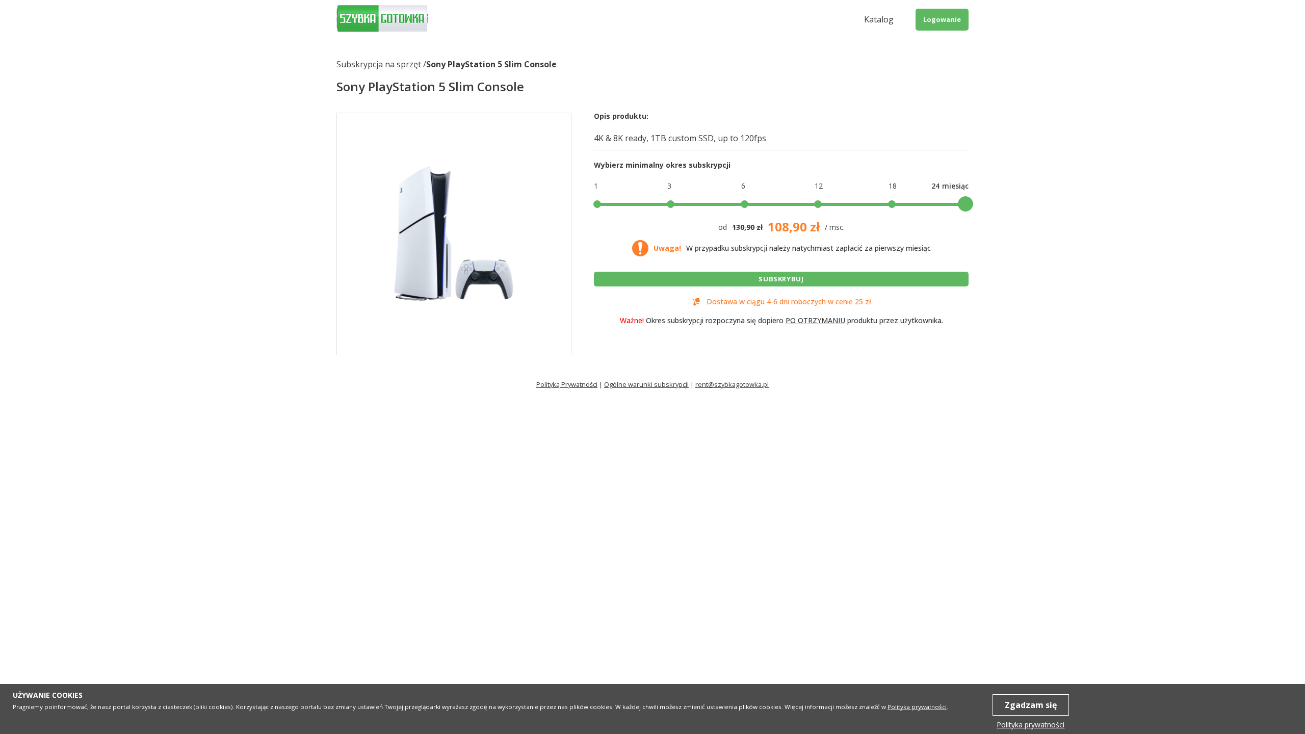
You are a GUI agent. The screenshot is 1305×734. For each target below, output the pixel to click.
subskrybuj (781, 278)
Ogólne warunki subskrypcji (646, 384)
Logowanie (942, 19)
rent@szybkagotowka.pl (732, 384)
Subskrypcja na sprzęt (378, 64)
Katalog (879, 19)
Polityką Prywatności (566, 384)
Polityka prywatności (917, 707)
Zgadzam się (1031, 705)
